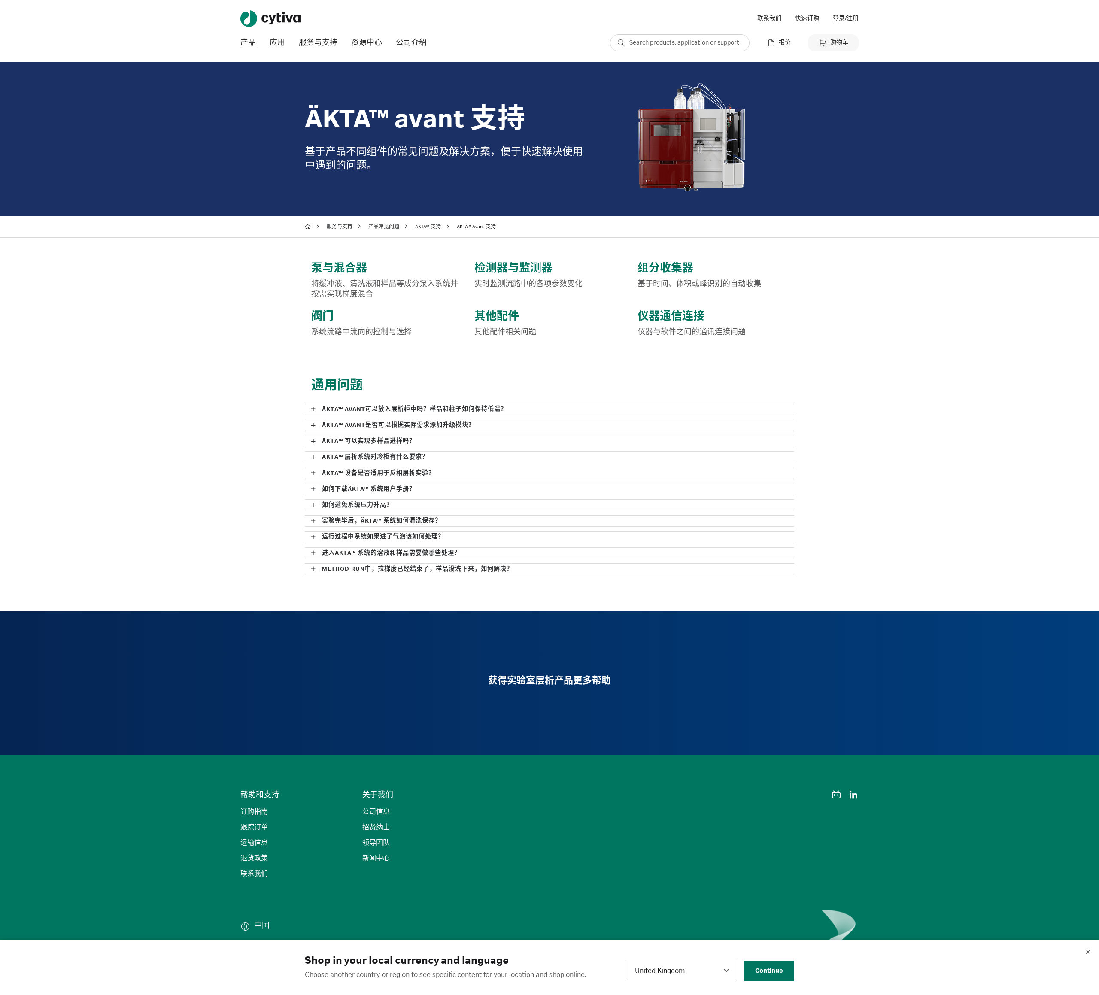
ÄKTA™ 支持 (428, 227)
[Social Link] (819, 794)
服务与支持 (339, 227)
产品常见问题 (383, 227)
